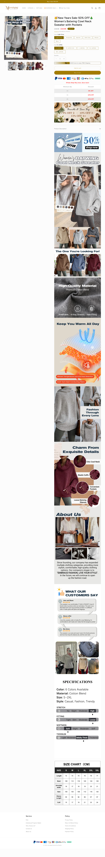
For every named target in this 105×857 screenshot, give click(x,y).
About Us (28, 831)
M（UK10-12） (70, 48)
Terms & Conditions (70, 826)
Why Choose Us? (30, 826)
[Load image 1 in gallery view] (12, 66)
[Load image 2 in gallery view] (21, 66)
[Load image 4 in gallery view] (39, 66)
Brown (97, 37)
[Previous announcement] (4, 1)
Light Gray (59, 37)
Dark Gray (87, 37)
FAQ (27, 820)
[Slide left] (6, 66)
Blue (57, 41)
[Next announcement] (100, 1)
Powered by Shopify (57, 845)
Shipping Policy (69, 829)
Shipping (56, 31)
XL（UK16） (93, 48)
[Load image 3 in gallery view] (30, 66)
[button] (31, 8)
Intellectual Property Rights (33, 823)
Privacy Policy (69, 820)
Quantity (56, 55)
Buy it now (77, 73)
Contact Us (29, 829)
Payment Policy (69, 831)
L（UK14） (82, 48)
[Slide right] (46, 66)
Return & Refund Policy (71, 823)
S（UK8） (59, 48)
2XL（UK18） (60, 52)
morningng (49, 845)
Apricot (78, 37)
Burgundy (69, 37)
